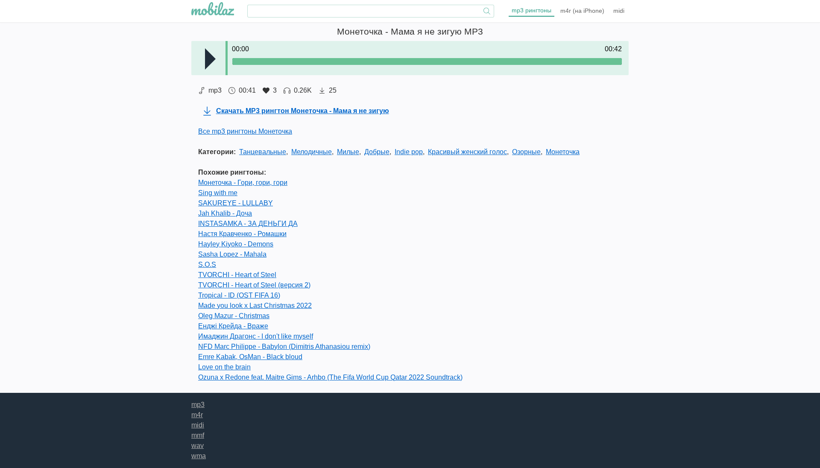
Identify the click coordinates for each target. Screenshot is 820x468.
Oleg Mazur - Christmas (233, 315)
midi (618, 10)
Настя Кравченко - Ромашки (242, 233)
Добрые (377, 151)
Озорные (526, 151)
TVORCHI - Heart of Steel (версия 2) (254, 285)
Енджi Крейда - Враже (233, 326)
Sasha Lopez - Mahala (232, 254)
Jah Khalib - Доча (225, 213)
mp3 (531, 10)
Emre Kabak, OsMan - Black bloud (250, 356)
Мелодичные (311, 151)
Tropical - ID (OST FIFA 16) (239, 295)
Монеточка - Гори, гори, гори (242, 182)
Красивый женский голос (467, 151)
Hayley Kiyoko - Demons (235, 244)
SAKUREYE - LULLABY (235, 203)
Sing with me (217, 192)
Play (210, 59)
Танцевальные (262, 151)
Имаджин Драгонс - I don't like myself (255, 336)
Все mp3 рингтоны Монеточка (245, 131)
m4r (582, 10)
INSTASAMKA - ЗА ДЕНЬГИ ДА (248, 223)
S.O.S (207, 264)
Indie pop (409, 151)
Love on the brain (224, 367)
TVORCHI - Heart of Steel (237, 274)
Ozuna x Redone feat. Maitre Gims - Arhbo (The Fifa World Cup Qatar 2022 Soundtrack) (330, 377)
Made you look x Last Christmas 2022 (255, 305)
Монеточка (563, 151)
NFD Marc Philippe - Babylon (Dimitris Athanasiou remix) (284, 346)
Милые (348, 151)
